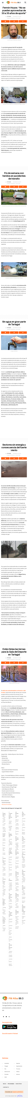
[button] (2, 2)
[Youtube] (6, 1016)
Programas (11, 1083)
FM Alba (9, 16)
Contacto (6, 1087)
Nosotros (19, 1083)
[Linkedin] (9, 1016)
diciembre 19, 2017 (17, 657)
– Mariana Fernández (6, 804)
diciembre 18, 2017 (17, 16)
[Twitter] (3, 1016)
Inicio (4, 1083)
